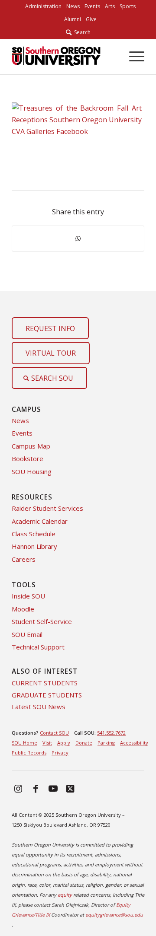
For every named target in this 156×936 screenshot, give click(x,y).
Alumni (72, 19)
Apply (63, 742)
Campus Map (31, 446)
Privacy (60, 752)
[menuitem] (43, 6)
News (20, 420)
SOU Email (27, 634)
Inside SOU (28, 596)
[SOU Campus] (56, 56)
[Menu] (132, 56)
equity (65, 894)
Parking (106, 742)
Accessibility (134, 742)
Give (91, 19)
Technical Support (38, 647)
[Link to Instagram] (18, 788)
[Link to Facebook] (35, 788)
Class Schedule (33, 533)
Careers (24, 559)
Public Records (29, 752)
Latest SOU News (38, 706)
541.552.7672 (111, 732)
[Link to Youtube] (52, 788)
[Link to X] (70, 788)
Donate (83, 742)
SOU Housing (32, 471)
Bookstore (27, 458)
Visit (47, 742)
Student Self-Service (42, 621)
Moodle (23, 609)
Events (22, 433)
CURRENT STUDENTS (45, 682)
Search (81, 32)
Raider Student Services (47, 508)
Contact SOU (54, 732)
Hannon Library (34, 546)
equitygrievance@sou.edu (114, 914)
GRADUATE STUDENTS (47, 695)
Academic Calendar (40, 521)
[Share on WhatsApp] (78, 238)
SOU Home (24, 742)
